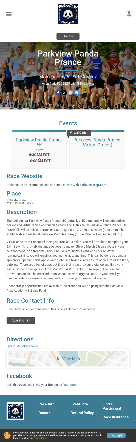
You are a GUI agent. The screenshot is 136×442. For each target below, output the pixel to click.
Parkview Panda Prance (68, 58)
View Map (71, 359)
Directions (87, 83)
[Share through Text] (77, 92)
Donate (68, 36)
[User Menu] (129, 13)
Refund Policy (82, 413)
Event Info (79, 404)
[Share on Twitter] (64, 92)
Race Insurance (116, 417)
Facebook (69, 385)
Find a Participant (112, 406)
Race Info (47, 404)
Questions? (21, 320)
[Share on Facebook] (58, 92)
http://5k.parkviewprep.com (86, 185)
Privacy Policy (40, 438)
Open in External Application (22, 346)
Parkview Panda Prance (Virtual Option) (96, 142)
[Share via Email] (70, 92)
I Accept (116, 435)
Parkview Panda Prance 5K (39, 142)
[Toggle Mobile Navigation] (8, 14)
